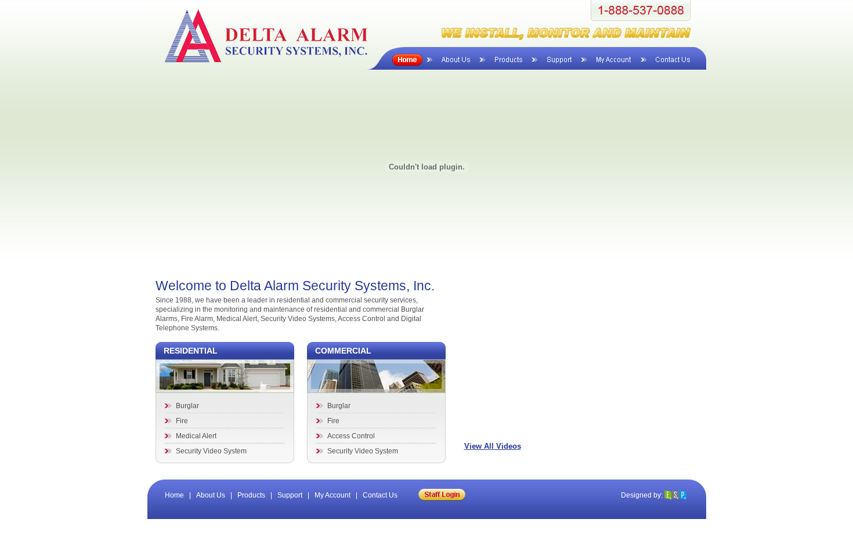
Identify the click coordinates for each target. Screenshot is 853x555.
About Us (210, 495)
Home (174, 495)
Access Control (351, 436)
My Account (332, 495)
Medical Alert (196, 436)
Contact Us (380, 495)
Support (289, 495)
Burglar (187, 406)
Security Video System (211, 451)
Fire (182, 421)
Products (251, 495)
